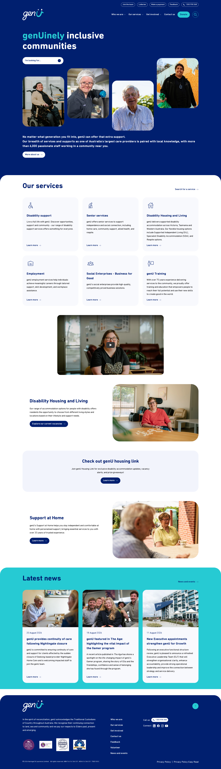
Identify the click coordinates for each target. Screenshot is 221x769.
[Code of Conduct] (79, 744)
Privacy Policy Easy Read (186, 762)
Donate (183, 14)
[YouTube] (166, 725)
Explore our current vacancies (47, 424)
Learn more (32, 245)
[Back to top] (195, 706)
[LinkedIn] (154, 725)
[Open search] (195, 15)
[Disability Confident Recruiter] (29, 744)
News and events (186, 582)
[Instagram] (162, 725)
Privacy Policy (164, 762)
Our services (135, 14)
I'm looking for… (33, 60)
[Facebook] (158, 725)
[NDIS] (45, 744)
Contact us (169, 14)
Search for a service (185, 189)
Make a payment (157, 5)
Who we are (117, 14)
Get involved (152, 14)
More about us (32, 154)
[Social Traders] (62, 744)
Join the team (128, 5)
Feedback (174, 5)
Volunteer (115, 747)
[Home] (33, 14)
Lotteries (142, 5)
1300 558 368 (191, 5)
